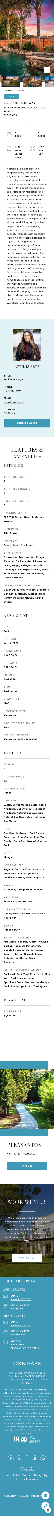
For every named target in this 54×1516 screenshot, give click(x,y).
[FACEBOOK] (11, 1458)
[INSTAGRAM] (19, 1458)
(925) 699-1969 (17, 1334)
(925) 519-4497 (12, 390)
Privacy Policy (40, 1495)
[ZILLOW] (35, 1458)
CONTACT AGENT (27, 423)
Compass (31, 1393)
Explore (27, 1166)
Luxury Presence (27, 1479)
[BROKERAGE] (43, 1458)
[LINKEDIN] (27, 1458)
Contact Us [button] (27, 1258)
